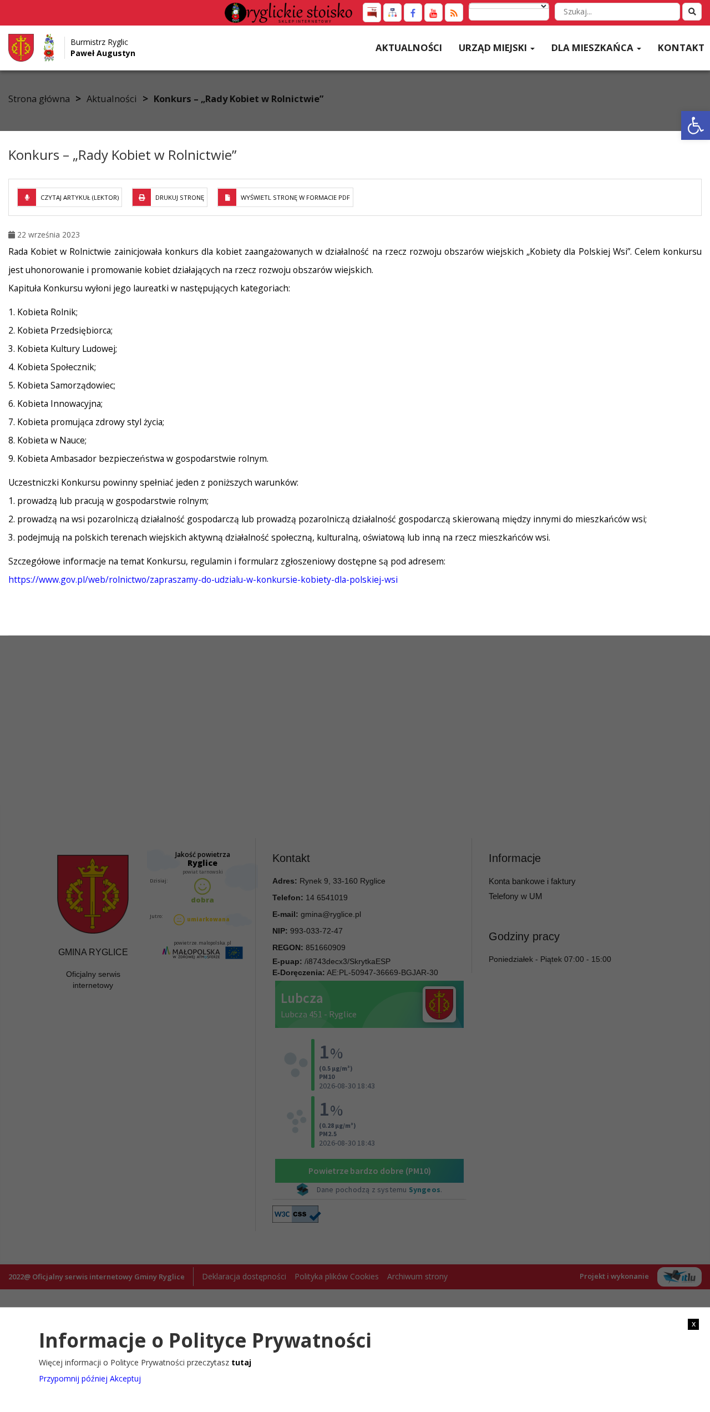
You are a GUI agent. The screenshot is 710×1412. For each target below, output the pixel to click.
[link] (695, 125)
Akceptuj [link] (125, 1378)
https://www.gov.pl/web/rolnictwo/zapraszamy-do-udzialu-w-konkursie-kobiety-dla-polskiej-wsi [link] (203, 579)
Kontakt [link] (681, 47)
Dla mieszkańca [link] (593, 47)
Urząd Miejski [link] (494, 47)
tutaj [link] (241, 1361)
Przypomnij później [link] (73, 1378)
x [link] (694, 1324)
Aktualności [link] (409, 47)
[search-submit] (692, 12)
